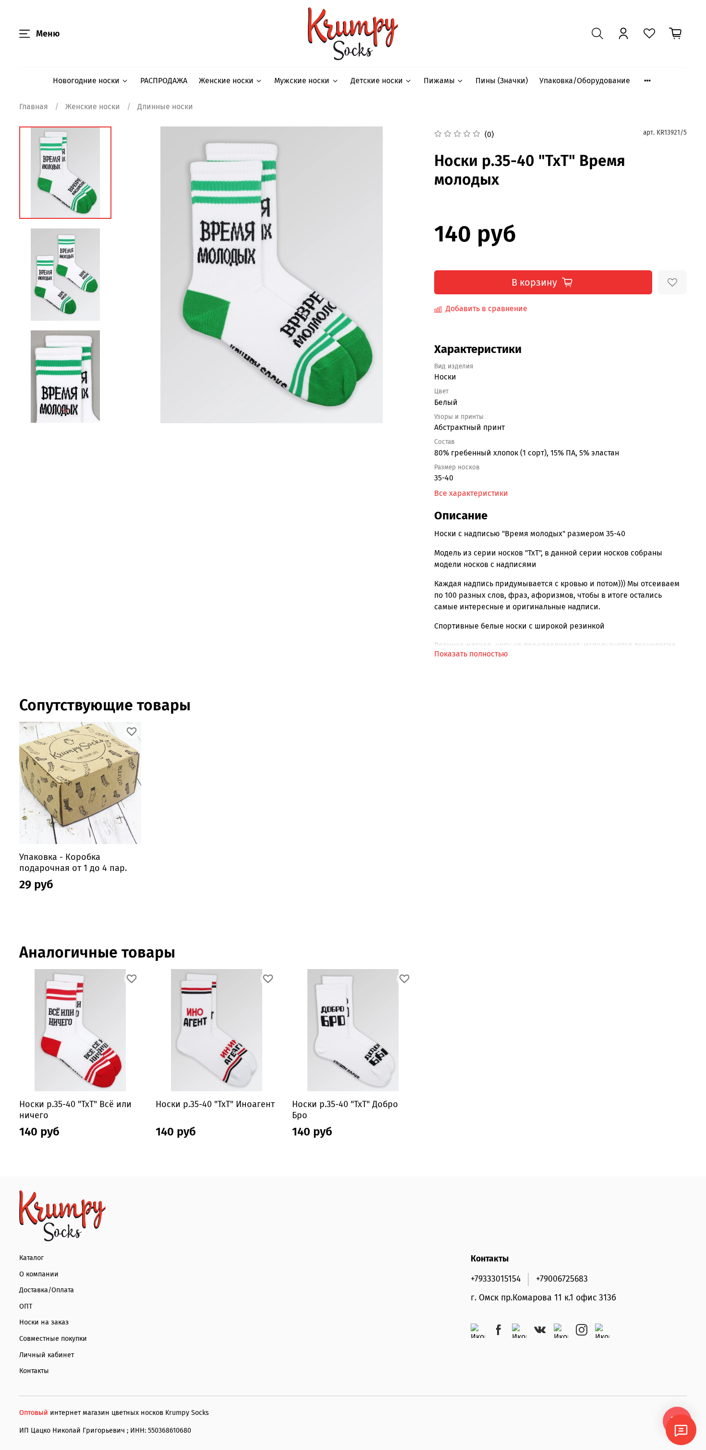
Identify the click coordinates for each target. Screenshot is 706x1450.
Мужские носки (301, 80)
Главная (33, 106)
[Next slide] (65, 410)
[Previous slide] (142, 275)
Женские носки (226, 80)
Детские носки (377, 80)
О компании (39, 1274)
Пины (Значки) (501, 80)
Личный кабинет (46, 1355)
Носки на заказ (44, 1322)
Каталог (31, 1258)
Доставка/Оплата (46, 1290)
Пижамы (439, 80)
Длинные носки (165, 106)
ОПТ (25, 1306)
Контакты (34, 1371)
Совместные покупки (53, 1339)
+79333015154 (496, 1279)
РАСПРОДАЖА (163, 80)
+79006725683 (562, 1279)
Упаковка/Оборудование (584, 80)
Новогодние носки (86, 80)
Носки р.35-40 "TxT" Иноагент (215, 1104)
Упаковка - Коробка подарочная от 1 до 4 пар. (73, 862)
